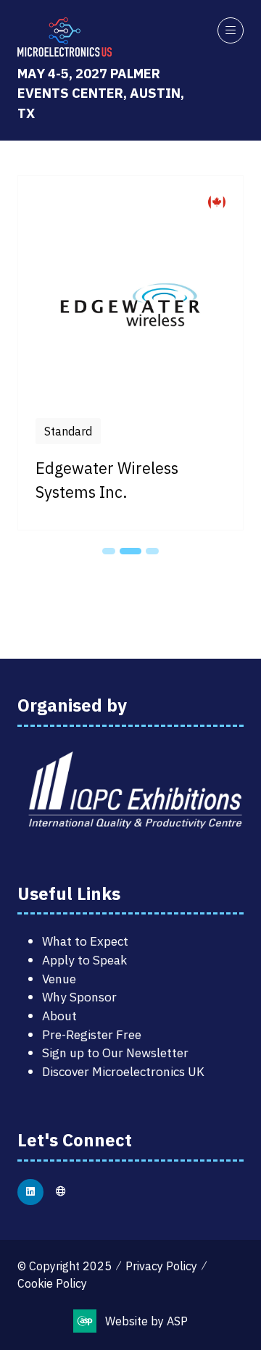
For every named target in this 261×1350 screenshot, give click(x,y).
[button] (231, 30)
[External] (61, 1192)
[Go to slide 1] (108, 551)
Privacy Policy (161, 1266)
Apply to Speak (84, 959)
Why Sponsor (79, 996)
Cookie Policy (52, 1283)
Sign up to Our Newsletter (115, 1052)
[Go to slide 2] (130, 551)
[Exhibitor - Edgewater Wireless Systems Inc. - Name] (130, 353)
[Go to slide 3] (152, 551)
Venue (59, 978)
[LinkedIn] (30, 1192)
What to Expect (85, 941)
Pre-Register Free (91, 1034)
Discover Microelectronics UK (123, 1071)
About (59, 1015)
